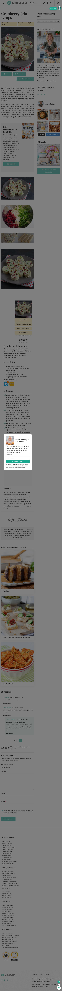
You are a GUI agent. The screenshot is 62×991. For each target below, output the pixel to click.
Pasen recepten (6, 911)
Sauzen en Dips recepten (9, 884)
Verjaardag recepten (8, 907)
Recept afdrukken (24, 324)
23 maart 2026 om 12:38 (22, 719)
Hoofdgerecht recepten (9, 877)
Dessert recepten (7, 851)
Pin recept (20, 74)
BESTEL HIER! (11, 164)
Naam (3, 793)
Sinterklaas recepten (8, 921)
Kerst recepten (6, 923)
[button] (20, 340)
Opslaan (24, 320)
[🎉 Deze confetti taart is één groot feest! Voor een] (42, 126)
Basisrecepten (6, 841)
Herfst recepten (6, 895)
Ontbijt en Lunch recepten (9, 881)
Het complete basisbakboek (10, 947)
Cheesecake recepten (8, 847)
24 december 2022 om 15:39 (16, 697)
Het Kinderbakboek (7, 939)
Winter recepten (6, 897)
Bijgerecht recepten (7, 871)
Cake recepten (6, 845)
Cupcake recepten (7, 849)
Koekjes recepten (7, 855)
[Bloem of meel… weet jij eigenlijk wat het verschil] (54, 114)
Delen (7, 74)
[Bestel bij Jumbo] (11, 384)
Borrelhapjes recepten (8, 873)
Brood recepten (6, 875)
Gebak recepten (6, 853)
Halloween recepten (8, 919)
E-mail (3, 801)
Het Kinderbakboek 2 (8, 943)
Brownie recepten (7, 843)
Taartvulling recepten (8, 864)
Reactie (4, 771)
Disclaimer (34, 974)
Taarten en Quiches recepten (10, 886)
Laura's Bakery (17, 3)
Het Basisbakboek (7, 933)
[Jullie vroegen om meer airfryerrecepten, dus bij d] (42, 114)
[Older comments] (15, 740)
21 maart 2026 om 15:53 (17, 707)
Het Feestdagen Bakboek (9, 941)
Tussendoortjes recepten (9, 862)
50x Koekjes (5, 945)
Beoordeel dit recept (7, 764)
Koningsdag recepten (8, 913)
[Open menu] (3, 3)
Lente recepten (6, 891)
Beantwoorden (7, 703)
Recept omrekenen (23, 328)
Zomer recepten (6, 893)
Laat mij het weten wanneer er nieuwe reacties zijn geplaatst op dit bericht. (18, 811)
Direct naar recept (25, 79)
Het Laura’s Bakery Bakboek (10, 935)
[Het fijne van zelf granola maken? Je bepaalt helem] (54, 126)
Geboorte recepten (7, 905)
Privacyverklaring (44, 974)
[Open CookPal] (59, 8)
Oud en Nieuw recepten (9, 925)
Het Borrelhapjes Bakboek (9, 937)
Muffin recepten (6, 857)
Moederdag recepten (8, 915)
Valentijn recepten (7, 909)
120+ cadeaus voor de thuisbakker (49, 171)
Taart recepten (6, 859)
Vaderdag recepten (7, 917)
